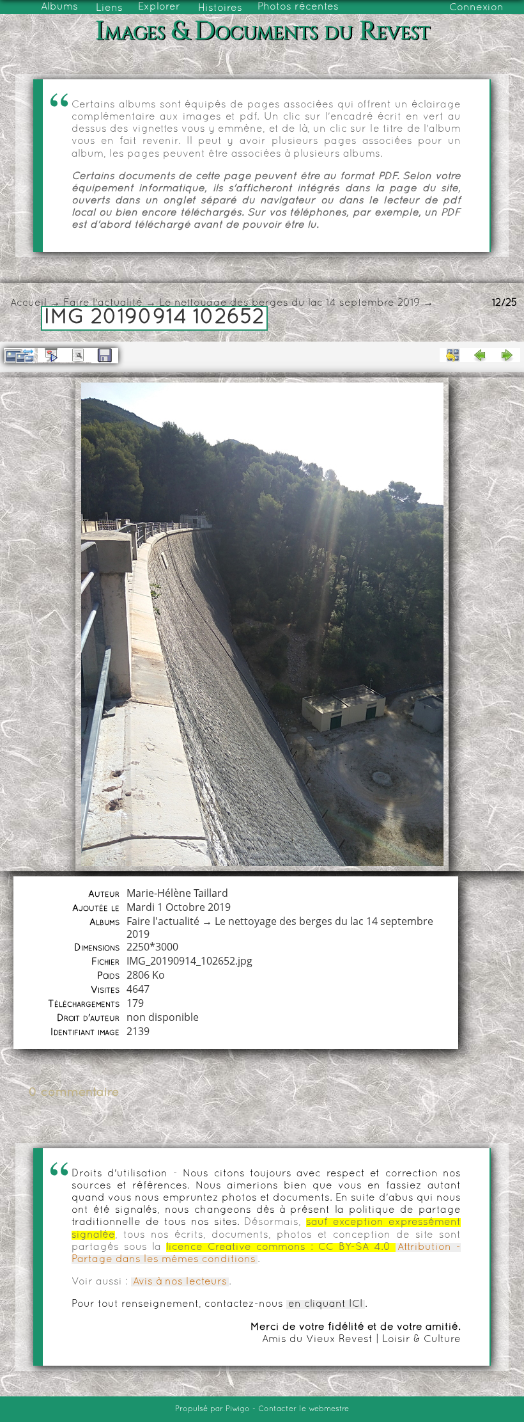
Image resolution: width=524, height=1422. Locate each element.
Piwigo (238, 1409)
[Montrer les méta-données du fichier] (78, 355)
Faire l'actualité (103, 303)
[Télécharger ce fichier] (104, 355)
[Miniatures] (453, 355)
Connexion (476, 7)
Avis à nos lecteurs (180, 1281)
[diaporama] (51, 355)
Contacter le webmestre (303, 1409)
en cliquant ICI (325, 1304)
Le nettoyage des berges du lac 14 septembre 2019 (289, 303)
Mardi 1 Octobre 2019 (179, 907)
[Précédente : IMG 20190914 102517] (479, 355)
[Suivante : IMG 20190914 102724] (506, 355)
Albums (59, 7)
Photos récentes (298, 7)
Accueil (28, 303)
